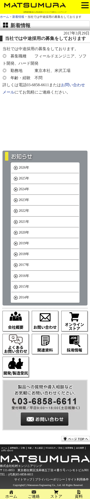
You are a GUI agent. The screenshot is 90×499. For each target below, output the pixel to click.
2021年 (24, 222)
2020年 (24, 232)
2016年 (24, 276)
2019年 (24, 243)
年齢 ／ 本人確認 (35, 448)
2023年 (24, 200)
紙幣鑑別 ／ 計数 (17, 448)
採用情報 (69, 448)
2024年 (24, 189)
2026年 (24, 167)
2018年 (24, 254)
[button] (85, 5)
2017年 (24, 265)
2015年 (24, 286)
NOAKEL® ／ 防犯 (54, 448)
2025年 (24, 178)
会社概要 (80, 448)
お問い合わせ (7, 450)
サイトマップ (23, 479)
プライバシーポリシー (50, 479)
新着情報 (18, 17)
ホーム (4, 17)
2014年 (24, 297)
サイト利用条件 (78, 479)
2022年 (24, 211)
